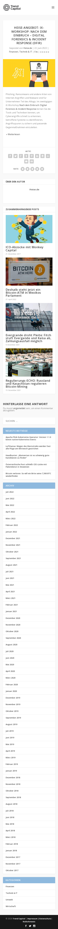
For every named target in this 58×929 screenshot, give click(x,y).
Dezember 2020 (13, 618)
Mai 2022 (10, 505)
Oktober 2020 (12, 631)
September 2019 (13, 717)
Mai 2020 (10, 664)
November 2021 (13, 545)
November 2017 (13, 863)
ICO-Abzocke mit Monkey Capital (25, 248)
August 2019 (11, 724)
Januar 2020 (11, 691)
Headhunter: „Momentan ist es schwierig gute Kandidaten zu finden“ (27, 456)
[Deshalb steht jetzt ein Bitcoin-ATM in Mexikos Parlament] (29, 272)
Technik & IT (25, 51)
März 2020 (10, 677)
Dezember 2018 (13, 777)
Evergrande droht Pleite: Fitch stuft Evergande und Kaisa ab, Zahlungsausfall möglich (28, 338)
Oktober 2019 (12, 711)
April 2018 (10, 830)
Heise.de (27, 48)
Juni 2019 (10, 737)
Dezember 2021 (13, 538)
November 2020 (13, 624)
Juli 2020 (9, 651)
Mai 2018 (10, 824)
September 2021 (13, 558)
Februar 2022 (12, 525)
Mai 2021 (10, 585)
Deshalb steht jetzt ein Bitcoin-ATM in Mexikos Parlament (23, 292)
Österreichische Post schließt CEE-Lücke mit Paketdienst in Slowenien (26, 465)
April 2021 (10, 591)
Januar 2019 (11, 770)
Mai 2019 (10, 744)
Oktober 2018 (12, 790)
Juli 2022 (9, 492)
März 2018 (10, 837)
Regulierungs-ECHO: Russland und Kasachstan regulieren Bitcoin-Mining (28, 383)
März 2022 (10, 518)
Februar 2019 (12, 764)
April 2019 (10, 751)
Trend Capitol (19, 918)
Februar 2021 (12, 604)
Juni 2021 (10, 578)
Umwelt (9, 899)
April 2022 (10, 511)
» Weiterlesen (13, 134)
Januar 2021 (11, 611)
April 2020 (10, 671)
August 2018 (11, 804)
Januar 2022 (11, 531)
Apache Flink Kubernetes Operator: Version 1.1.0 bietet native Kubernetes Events (28, 438)
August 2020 (11, 644)
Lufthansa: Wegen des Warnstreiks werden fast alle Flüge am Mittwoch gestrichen (28, 447)
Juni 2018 (10, 817)
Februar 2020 (12, 684)
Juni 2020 (10, 658)
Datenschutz (45, 918)
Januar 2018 (11, 850)
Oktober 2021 (12, 551)
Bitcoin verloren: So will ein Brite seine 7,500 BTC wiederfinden (28, 474)
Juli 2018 (9, 810)
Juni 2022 (10, 498)
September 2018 (13, 797)
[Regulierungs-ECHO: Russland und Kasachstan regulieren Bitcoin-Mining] (29, 362)
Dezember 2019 (13, 697)
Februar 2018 (12, 844)
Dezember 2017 (13, 857)
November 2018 (13, 784)
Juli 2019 (9, 731)
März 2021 (10, 598)
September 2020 (13, 638)
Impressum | (33, 918)
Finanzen (13, 51)
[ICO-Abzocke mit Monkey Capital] (29, 229)
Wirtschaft (11, 906)
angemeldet (19, 408)
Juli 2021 (9, 571)
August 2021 (11, 565)
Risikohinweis (29, 921)
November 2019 (13, 704)
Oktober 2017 (12, 870)
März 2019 (10, 757)
